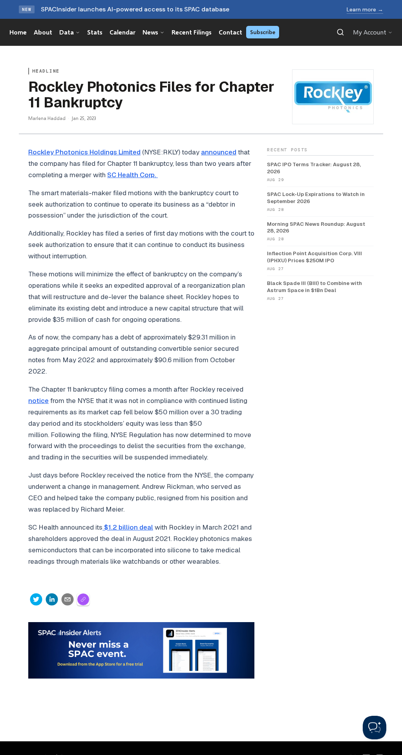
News (150, 32)
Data (66, 32)
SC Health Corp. (132, 175)
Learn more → (365, 9)
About (43, 32)
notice (38, 400)
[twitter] (36, 599)
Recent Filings (192, 32)
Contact (230, 32)
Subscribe (262, 32)
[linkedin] (52, 599)
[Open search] (340, 32)
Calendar (122, 32)
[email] (67, 599)
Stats (94, 32)
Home (18, 32)
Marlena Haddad (47, 118)
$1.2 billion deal (127, 527)
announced (218, 152)
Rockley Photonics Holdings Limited (84, 152)
